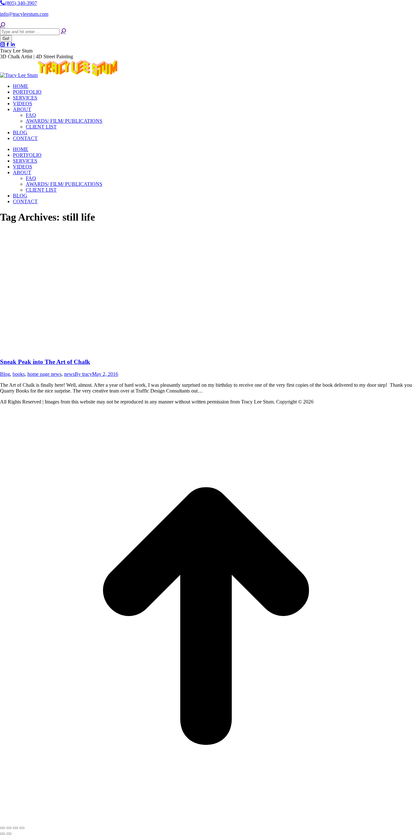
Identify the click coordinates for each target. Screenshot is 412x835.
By (83, 374)
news (69, 374)
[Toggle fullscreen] (15, 828)
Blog (5, 374)
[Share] (9, 828)
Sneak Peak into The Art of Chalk (45, 361)
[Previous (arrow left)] (2, 834)
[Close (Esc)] (2, 828)
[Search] (63, 31)
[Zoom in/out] (21, 828)
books (19, 374)
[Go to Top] (206, 820)
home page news (44, 374)
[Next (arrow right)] (9, 834)
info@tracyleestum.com (24, 14)
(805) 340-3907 (21, 3)
